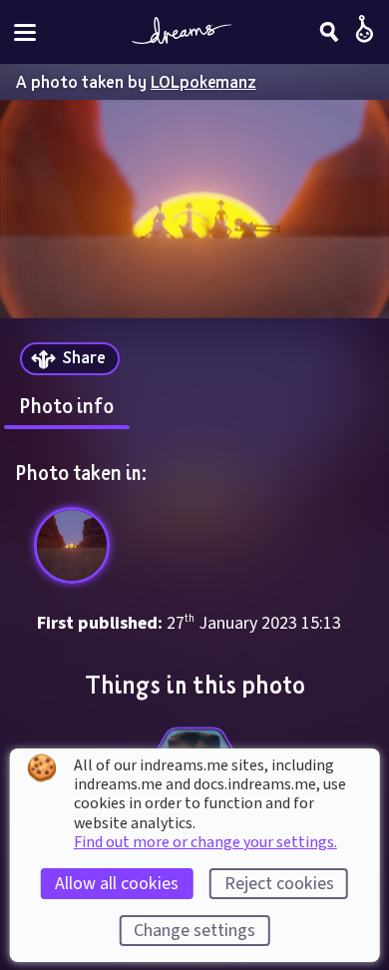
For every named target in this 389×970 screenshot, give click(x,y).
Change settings (194, 930)
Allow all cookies (117, 883)
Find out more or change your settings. (205, 842)
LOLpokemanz (203, 81)
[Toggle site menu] (25, 32)
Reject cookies (279, 883)
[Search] (329, 32)
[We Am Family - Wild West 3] (72, 545)
